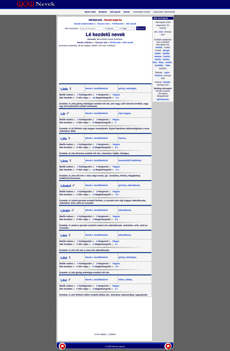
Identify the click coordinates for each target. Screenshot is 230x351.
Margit (165, 50)
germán (122, 185)
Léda (66, 89)
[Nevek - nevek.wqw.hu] (38, 8)
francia (122, 138)
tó (93, 266)
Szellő (168, 62)
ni (93, 244)
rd (93, 194)
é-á (116, 194)
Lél (64, 113)
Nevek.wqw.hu (118, 346)
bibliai (128, 279)
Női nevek (131, 24)
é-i (116, 244)
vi (93, 289)
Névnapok (115, 12)
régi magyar (124, 113)
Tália (167, 65)
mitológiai (130, 88)
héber (121, 279)
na (93, 169)
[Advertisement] (103, 65)
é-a (117, 97)
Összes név (103, 24)
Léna (66, 161)
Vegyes (116, 94)
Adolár (158, 47)
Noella (166, 56)
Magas (115, 119)
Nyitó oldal (90, 12)
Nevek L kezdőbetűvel (96, 88)
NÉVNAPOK (163, 99)
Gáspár (166, 82)
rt (93, 219)
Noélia (165, 59)
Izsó (160, 32)
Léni (65, 235)
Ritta (161, 62)
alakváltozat (133, 185)
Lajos (167, 72)
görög (121, 88)
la (93, 147)
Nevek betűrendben (84, 24)
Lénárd (67, 185)
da (93, 97)
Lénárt (67, 210)
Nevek (127, 12)
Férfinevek (117, 24)
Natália (166, 53)
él (93, 122)
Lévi (65, 280)
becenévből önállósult (129, 160)
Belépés (103, 12)
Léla (65, 138)
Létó (65, 257)
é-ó (116, 266)
